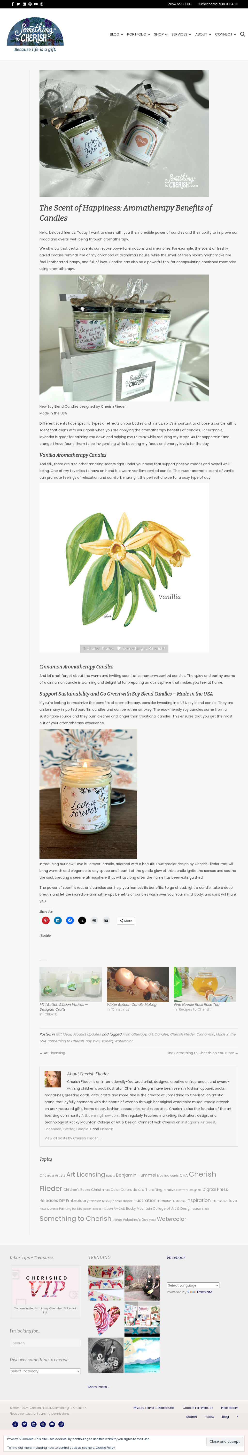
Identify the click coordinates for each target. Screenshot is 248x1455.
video (152, 1220)
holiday (107, 1201)
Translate (204, 1292)
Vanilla (106, 1041)
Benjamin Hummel (136, 1175)
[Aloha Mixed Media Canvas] (142, 1355)
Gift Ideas (63, 1034)
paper (87, 1209)
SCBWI (197, 1209)
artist (50, 1176)
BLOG (114, 34)
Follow (209, 1417)
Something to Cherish (65, 1041)
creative (169, 1190)
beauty (110, 1176)
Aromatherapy (134, 1034)
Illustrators (179, 1201)
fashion (95, 1201)
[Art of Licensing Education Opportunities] (106, 1319)
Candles (161, 1034)
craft (142, 1189)
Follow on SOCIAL (179, 4)
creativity (182, 1190)
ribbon (107, 1209)
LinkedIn (106, 1129)
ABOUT (201, 34)
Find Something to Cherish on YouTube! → (202, 1052)
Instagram (190, 1122)
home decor (122, 1201)
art (150, 1034)
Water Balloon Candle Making (131, 1004)
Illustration (144, 1200)
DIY (62, 1200)
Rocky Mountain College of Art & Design (159, 1208)
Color (115, 1189)
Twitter (69, 1129)
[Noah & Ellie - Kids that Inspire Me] (142, 1283)
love (233, 1200)
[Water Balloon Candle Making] (138, 984)
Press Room (229, 1408)
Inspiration (198, 1200)
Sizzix (205, 1209)
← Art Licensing (52, 1052)
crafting (155, 1189)
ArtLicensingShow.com (100, 1115)
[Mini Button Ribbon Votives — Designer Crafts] (70, 984)
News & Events (48, 1209)
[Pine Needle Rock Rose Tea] (205, 984)
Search (191, 1417)
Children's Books (76, 1189)
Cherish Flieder (182, 1034)
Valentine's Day (135, 1219)
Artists (60, 1175)
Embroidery (77, 1200)
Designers (195, 1190)
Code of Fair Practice (198, 1408)
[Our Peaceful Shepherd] (106, 1355)
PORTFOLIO (136, 34)
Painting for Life (70, 1209)
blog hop (163, 1176)
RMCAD (119, 1209)
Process (96, 1209)
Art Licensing (85, 1174)
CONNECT (223, 34)
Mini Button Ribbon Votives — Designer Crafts (63, 1007)
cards (174, 1176)
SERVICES (179, 34)
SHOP (159, 34)
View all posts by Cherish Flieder (73, 1138)
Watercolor (123, 1041)
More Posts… (98, 1386)
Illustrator (164, 1201)
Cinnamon (205, 1034)
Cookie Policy (105, 1448)
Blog (225, 1417)
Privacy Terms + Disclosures (154, 1408)
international (220, 1201)
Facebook (53, 1129)
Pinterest (208, 1122)
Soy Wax (92, 1041)
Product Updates (87, 1034)
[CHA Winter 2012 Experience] (142, 1319)
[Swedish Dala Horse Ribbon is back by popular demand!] (106, 1283)
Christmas (100, 1189)
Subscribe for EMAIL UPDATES (217, 4)
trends (117, 1220)
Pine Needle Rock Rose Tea (196, 1004)
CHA (184, 1175)
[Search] (241, 34)
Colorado (129, 1189)
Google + (84, 1129)
